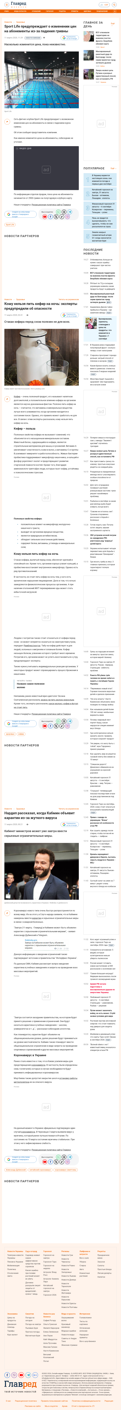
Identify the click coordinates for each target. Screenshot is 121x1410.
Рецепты (62, 11)
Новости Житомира (66, 1291)
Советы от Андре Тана (68, 1339)
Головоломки (85, 1318)
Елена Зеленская (50, 1332)
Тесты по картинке (84, 1322)
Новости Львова (68, 1276)
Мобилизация (13, 1265)
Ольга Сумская (50, 1324)
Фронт (102, 47)
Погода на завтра (33, 1324)
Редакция (109, 1401)
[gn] (35, 1375)
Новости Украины (15, 1251)
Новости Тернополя (66, 1285)
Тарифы (10, 1331)
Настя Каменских (51, 1351)
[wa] (58, 212)
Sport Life (10, 225)
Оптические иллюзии (85, 1329)
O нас (8, 1401)
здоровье (10, 734)
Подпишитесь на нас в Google (71, 38)
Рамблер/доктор (32, 645)
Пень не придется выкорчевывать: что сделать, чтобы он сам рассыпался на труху (102, 222)
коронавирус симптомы (65, 1170)
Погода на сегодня (29, 1319)
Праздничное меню (103, 1256)
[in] (67, 216)
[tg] (69, 212)
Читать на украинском (69, 299)
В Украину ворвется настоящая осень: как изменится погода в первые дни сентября (102, 179)
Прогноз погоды (32, 1332)
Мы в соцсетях (51, 1406)
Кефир (17, 396)
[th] (64, 212)
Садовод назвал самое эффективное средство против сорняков (32, 1261)
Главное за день (93, 24)
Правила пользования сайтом (54, 1401)
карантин (36, 918)
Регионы (65, 1251)
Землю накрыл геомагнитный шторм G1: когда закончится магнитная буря (102, 236)
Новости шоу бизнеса (49, 1315)
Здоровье (87, 11)
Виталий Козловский (48, 1356)
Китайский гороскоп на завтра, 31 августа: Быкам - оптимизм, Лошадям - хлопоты (102, 194)
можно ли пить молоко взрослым (57, 700)
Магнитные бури (32, 1336)
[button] (6, 4)
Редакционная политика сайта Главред (51, 204)
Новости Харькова (65, 1298)
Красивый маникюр (65, 1325)
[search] (114, 4)
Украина (103, 82)
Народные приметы (84, 1336)
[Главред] (18, 5)
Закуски (101, 1262)
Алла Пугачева (49, 1343)
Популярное (94, 168)
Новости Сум (67, 1255)
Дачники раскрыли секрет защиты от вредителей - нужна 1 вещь (33, 1288)
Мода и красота (20, 11)
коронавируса (38, 1065)
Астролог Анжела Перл (51, 1280)
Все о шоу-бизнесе (88, 1341)
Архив (64, 1406)
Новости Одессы (68, 1303)
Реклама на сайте (33, 1406)
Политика (11, 1269)
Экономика (12, 1314)
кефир (21, 734)
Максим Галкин (50, 1347)
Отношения (36, 11)
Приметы (74, 11)
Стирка (83, 1265)
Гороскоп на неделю (48, 1267)
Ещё (113, 24)
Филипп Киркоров (51, 1328)
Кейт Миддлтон (50, 1339)
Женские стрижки (69, 1345)
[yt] (44, 216)
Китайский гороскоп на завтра (48, 1288)
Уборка (83, 1262)
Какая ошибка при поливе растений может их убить (32, 1274)
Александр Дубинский (16, 1170)
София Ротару (49, 1320)
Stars (6, 11)
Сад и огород (31, 1251)
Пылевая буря (31, 1328)
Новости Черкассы (65, 1260)
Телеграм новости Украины (15, 1256)
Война (102, 66)
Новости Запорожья (66, 1270)
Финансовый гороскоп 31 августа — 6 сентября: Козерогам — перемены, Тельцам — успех (103, 208)
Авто (82, 1269)
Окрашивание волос (67, 1319)
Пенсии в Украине (15, 1262)
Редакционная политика (26, 1401)
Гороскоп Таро (49, 1262)
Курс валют (12, 1335)
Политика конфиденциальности (86, 1401)
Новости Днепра (68, 1280)
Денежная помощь (11, 1325)
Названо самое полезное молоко (31, 684)
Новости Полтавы (69, 1307)
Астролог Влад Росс (49, 1273)
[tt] (56, 216)
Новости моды (67, 1335)
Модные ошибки (68, 1331)
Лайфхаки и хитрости (85, 1252)
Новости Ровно (68, 1265)
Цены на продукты (11, 1319)
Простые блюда (104, 1269)
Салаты (100, 1265)
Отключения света (12, 1274)
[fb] (50, 216)
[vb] (14, 1375)
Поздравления (102, 11)
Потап (46, 1361)
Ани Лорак (48, 1336)
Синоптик (29, 1314)
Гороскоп (49, 11)
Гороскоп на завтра (48, 1256)
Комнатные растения (85, 1274)
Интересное (85, 1314)
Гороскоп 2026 (49, 1295)
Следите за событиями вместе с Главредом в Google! (21, 214)
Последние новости (93, 251)
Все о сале (84, 1258)
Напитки (101, 1277)
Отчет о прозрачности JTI (83, 1406)
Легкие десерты (104, 1273)
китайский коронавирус (40, 1170)
